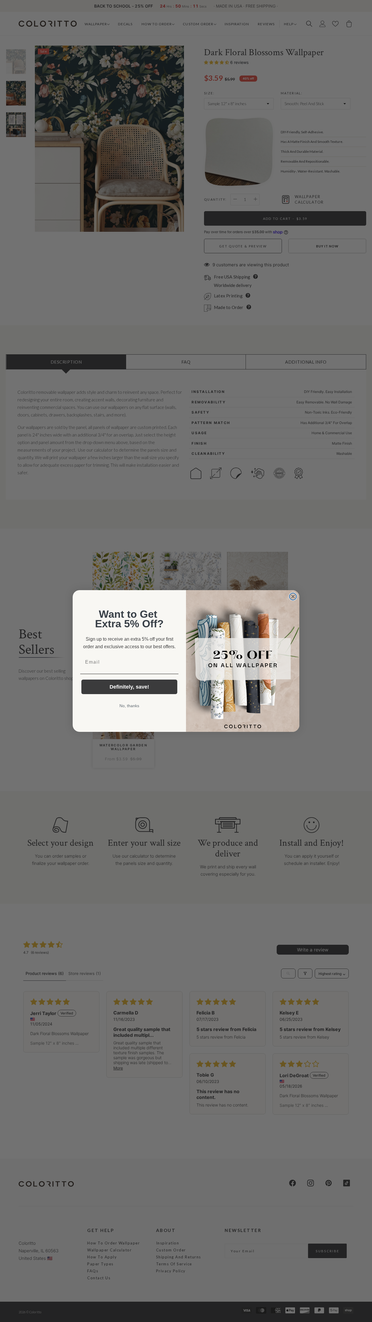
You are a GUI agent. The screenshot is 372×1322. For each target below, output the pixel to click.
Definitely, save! (129, 687)
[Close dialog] (292, 596)
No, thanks (129, 705)
